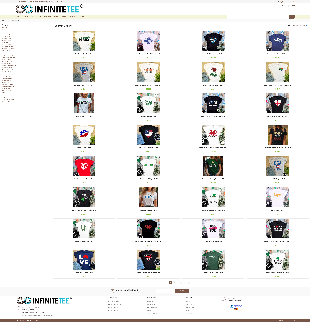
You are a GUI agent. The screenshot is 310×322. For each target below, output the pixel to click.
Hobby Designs (7, 74)
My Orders (283, 2)
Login (292, 2)
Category (5, 25)
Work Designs (6, 101)
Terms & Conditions (154, 313)
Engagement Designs (8, 55)
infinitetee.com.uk (115, 304)
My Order (190, 304)
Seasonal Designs (7, 90)
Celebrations (6, 42)
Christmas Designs (8, 46)
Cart (188, 310)
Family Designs (7, 59)
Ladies (33, 16)
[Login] (283, 6)
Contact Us (151, 304)
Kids (40, 16)
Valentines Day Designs (9, 99)
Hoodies (56, 16)
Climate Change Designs (9, 48)
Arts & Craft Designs (8, 38)
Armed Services (7, 36)
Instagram (291, 320)
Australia (5, 27)
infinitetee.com (114, 310)
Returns (150, 310)
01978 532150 (22, 1)
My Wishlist (190, 307)
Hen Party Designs (8, 72)
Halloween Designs (8, 69)
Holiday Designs (7, 76)
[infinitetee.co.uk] (49, 9)
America (5, 30)
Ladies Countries (7, 32)
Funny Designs (7, 63)
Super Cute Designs (8, 97)
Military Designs (7, 80)
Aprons (64, 16)
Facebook (281, 320)
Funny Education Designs (9, 65)
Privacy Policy (152, 307)
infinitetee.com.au (115, 307)
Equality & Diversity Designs (10, 57)
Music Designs (6, 82)
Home (20, 16)
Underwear (73, 16)
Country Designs (7, 51)
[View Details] (82, 53)
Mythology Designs (8, 84)
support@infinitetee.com (39, 1)
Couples (82, 16)
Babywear (47, 16)
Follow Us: (52, 1)
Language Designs (8, 78)
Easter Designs (7, 53)
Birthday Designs (7, 40)
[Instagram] (62, 1)
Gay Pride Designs (7, 67)
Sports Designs (7, 95)
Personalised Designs (8, 86)
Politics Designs (7, 88)
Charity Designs (7, 44)
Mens (26, 16)
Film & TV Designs (7, 61)
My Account (190, 301)
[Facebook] (58, 1)
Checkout (190, 313)
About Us (151, 301)
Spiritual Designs (7, 93)
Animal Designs (7, 34)
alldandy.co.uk (114, 301)
